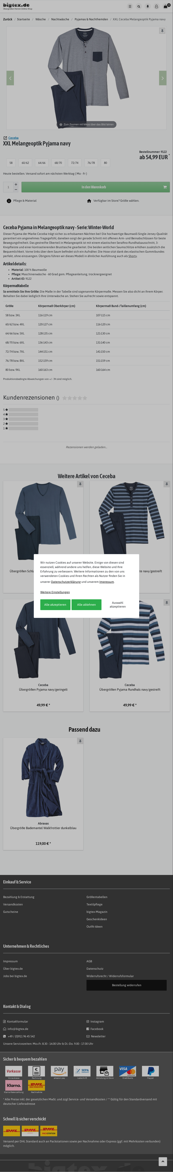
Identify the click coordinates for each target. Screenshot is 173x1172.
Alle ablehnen (86, 604)
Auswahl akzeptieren (118, 604)
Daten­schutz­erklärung (66, 581)
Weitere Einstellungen (55, 592)
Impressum (106, 581)
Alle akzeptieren (55, 604)
